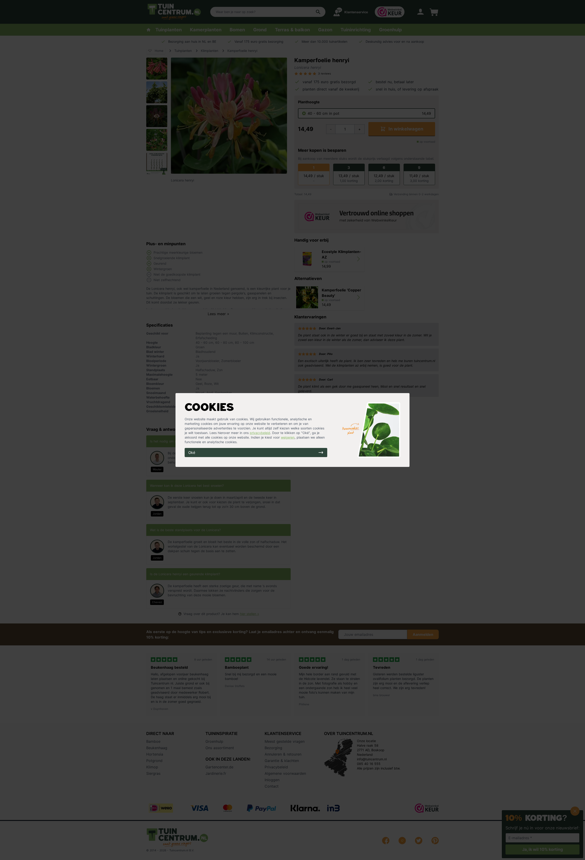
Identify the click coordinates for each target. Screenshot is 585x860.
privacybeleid (260, 433)
